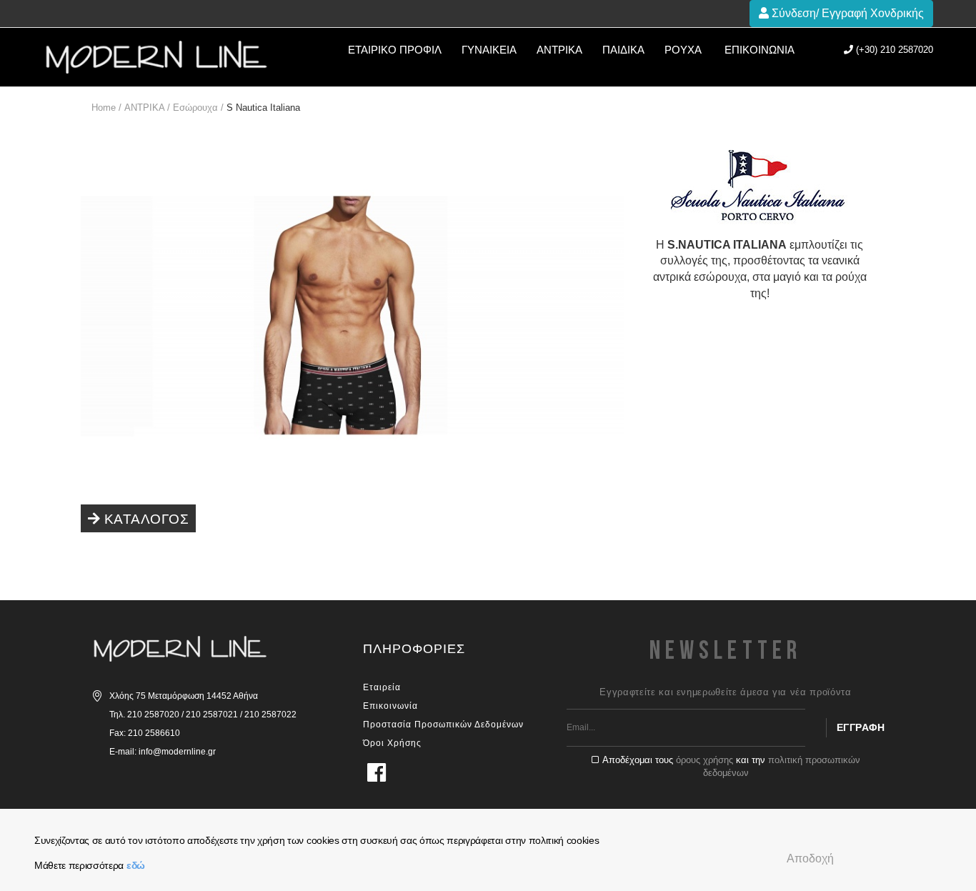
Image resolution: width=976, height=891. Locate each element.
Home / (106, 107)
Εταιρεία (382, 687)
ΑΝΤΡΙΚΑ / (147, 107)
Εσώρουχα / (198, 107)
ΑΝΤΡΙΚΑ (559, 50)
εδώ (135, 865)
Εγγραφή (861, 727)
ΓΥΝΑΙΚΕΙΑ (489, 50)
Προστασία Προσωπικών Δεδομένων (443, 725)
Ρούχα (683, 50)
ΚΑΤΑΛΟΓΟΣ (144, 519)
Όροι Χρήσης (392, 743)
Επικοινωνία (759, 50)
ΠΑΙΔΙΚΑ (623, 50)
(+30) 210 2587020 (893, 49)
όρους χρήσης (704, 760)
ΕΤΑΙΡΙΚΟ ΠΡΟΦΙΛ (395, 50)
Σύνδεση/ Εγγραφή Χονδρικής (846, 13)
